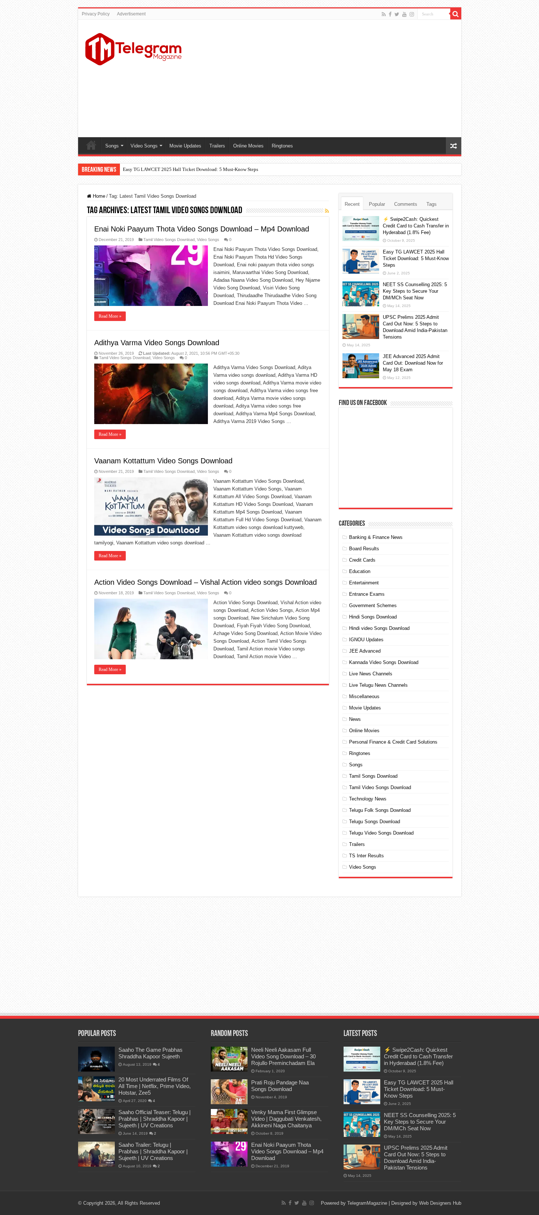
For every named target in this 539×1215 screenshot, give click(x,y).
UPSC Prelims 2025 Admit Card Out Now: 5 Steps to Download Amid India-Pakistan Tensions (415, 1158)
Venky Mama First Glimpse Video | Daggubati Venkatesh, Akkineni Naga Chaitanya (286, 1118)
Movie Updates (185, 146)
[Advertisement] (322, 78)
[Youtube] (404, 14)
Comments (405, 204)
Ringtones (282, 146)
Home (91, 145)
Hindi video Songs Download (379, 628)
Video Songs (144, 146)
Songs (112, 146)
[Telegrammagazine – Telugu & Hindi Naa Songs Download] (133, 48)
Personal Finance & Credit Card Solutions (393, 742)
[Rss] (383, 14)
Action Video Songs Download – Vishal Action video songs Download (205, 582)
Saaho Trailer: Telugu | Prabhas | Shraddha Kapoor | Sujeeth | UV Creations (153, 1151)
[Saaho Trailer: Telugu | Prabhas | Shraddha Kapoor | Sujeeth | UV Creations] (96, 1154)
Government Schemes (373, 605)
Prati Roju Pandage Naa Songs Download (280, 1085)
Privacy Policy (96, 14)
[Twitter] (397, 14)
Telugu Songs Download (374, 821)
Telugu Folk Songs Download (380, 810)
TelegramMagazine (367, 1203)
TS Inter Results (366, 855)
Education (359, 571)
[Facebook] (390, 14)
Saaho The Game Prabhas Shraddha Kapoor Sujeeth (150, 1053)
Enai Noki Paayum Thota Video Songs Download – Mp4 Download (201, 229)
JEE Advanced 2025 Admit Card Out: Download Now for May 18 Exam (413, 363)
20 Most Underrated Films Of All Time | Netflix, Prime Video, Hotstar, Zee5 (154, 1086)
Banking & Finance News (376, 537)
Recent (352, 204)
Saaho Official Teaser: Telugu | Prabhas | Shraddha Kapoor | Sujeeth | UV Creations (154, 1118)
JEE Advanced (365, 651)
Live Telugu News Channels (378, 685)
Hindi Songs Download (373, 617)
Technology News (367, 799)
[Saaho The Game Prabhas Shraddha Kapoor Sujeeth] (96, 1059)
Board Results (364, 548)
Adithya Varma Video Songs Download (156, 343)
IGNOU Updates (366, 639)
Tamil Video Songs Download (169, 239)
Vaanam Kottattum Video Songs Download (163, 461)
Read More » (110, 316)
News (355, 719)
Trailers (217, 146)
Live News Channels (370, 673)
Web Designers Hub (440, 1203)
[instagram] (412, 14)
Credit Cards (362, 560)
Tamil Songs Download (373, 776)
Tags (431, 204)
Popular (377, 204)
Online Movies (248, 146)
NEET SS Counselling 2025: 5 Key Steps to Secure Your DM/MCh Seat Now (415, 291)
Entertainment (364, 582)
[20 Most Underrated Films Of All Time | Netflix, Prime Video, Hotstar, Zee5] (96, 1088)
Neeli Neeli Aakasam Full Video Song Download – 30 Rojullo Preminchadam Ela (283, 1056)
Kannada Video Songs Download (383, 662)
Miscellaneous (364, 696)
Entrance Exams (367, 594)
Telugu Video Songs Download (381, 833)
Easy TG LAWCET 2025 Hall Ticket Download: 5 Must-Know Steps (190, 169)
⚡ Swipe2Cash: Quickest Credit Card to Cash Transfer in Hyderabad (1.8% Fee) (416, 225)
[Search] (455, 13)
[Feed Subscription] (327, 211)
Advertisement (131, 14)
